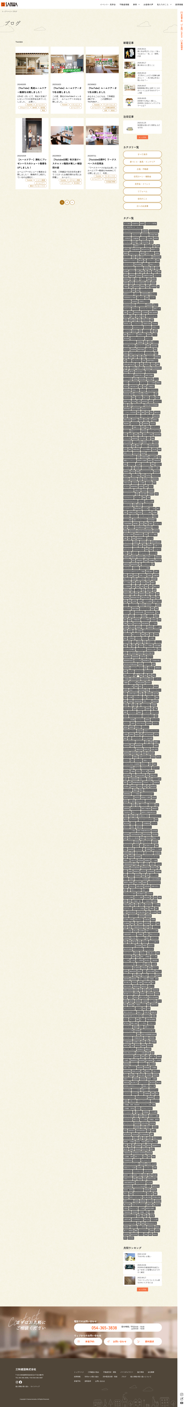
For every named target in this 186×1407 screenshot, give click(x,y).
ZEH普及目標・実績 (110, 1377)
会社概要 (151, 1372)
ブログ (123, 1377)
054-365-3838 (104, 1327)
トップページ (6, 11)
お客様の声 (148, 4)
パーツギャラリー (126, 1372)
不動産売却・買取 (109, 1372)
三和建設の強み (93, 1372)
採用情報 (179, 4)
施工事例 (140, 1372)
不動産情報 (124, 4)
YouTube (182, 1403)
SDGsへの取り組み (92, 1377)
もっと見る (142, 137)
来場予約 (77, 1381)
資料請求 (88, 1381)
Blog (182, 1399)
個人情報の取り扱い (22, 1386)
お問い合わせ (100, 1381)
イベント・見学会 (108, 4)
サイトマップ (35, 1386)
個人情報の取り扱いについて (140, 1377)
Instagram (182, 1394)
